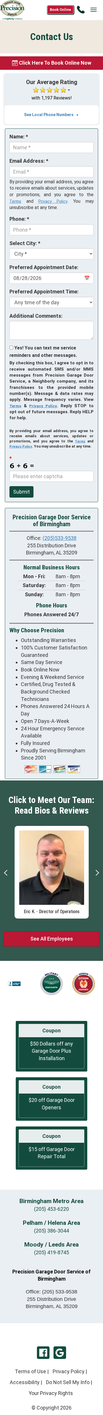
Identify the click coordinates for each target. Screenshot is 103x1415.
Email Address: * (28, 161)
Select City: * (24, 243)
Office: (51, 1292)
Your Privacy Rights (51, 1393)
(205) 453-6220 (51, 1209)
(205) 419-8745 (51, 1252)
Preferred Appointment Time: (44, 292)
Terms (15, 201)
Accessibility (24, 1382)
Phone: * (19, 219)
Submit (21, 492)
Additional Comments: (36, 316)
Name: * (18, 137)
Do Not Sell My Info (68, 1382)
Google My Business (60, 1352)
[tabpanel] (51, 871)
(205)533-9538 (59, 538)
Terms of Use (30, 1371)
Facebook (43, 1352)
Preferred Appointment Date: (43, 267)
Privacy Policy (53, 201)
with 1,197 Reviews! (51, 98)
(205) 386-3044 (51, 1231)
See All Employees (51, 939)
